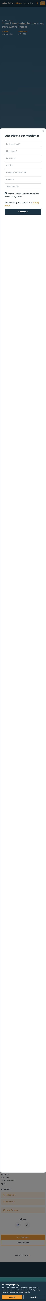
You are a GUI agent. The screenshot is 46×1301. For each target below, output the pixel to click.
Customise (33, 1297)
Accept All (12, 1297)
